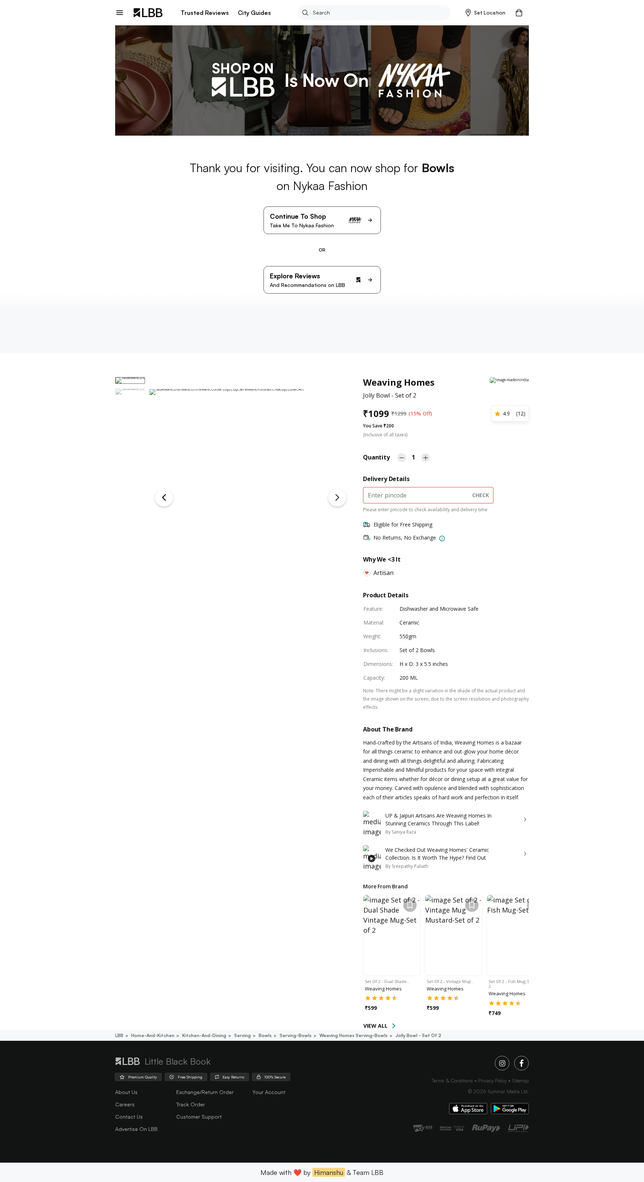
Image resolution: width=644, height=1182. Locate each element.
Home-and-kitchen (152, 1035)
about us (126, 1092)
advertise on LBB (136, 1129)
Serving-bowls (296, 1035)
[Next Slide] (337, 497)
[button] (485, 12)
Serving (242, 1035)
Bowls (265, 1035)
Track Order (190, 1104)
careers (125, 1104)
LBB (119, 1035)
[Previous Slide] (164, 497)
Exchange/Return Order (205, 1092)
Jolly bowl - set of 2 (418, 1035)
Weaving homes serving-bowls (353, 1035)
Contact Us (129, 1116)
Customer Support (199, 1116)
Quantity (376, 457)
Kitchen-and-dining (204, 1035)
